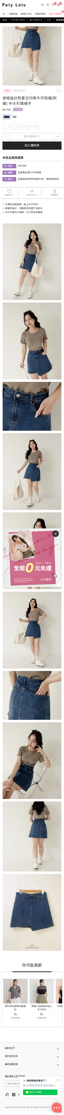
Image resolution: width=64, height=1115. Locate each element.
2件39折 (18, 109)
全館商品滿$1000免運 (29, 172)
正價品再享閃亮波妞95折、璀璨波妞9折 (38, 179)
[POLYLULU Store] (7, 1094)
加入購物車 (32, 145)
